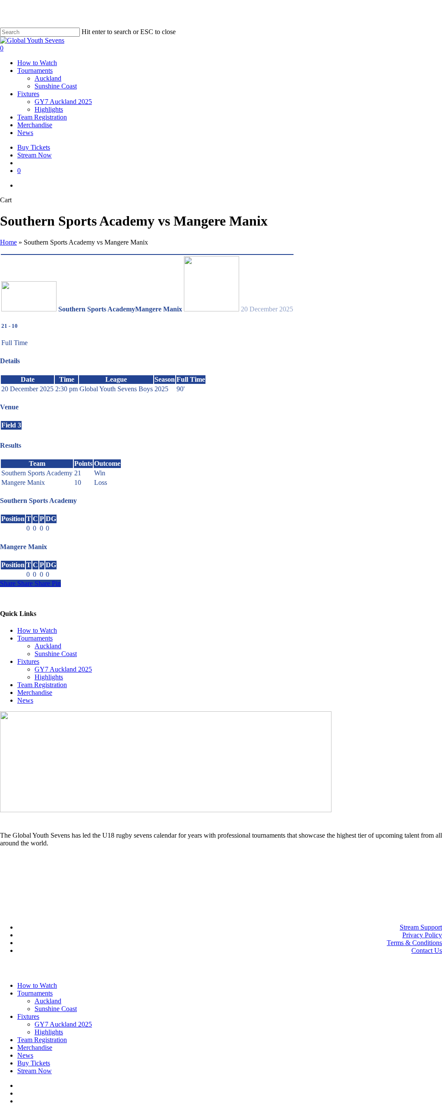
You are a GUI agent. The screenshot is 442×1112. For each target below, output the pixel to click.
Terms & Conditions (414, 942)
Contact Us (426, 950)
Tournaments (35, 638)
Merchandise (34, 692)
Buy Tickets (33, 1063)
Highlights (49, 677)
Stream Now (34, 1070)
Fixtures (28, 661)
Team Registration (42, 684)
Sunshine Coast (56, 653)
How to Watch (37, 630)
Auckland (48, 646)
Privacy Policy (422, 935)
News (25, 700)
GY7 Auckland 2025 (63, 669)
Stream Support (421, 927)
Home (8, 242)
